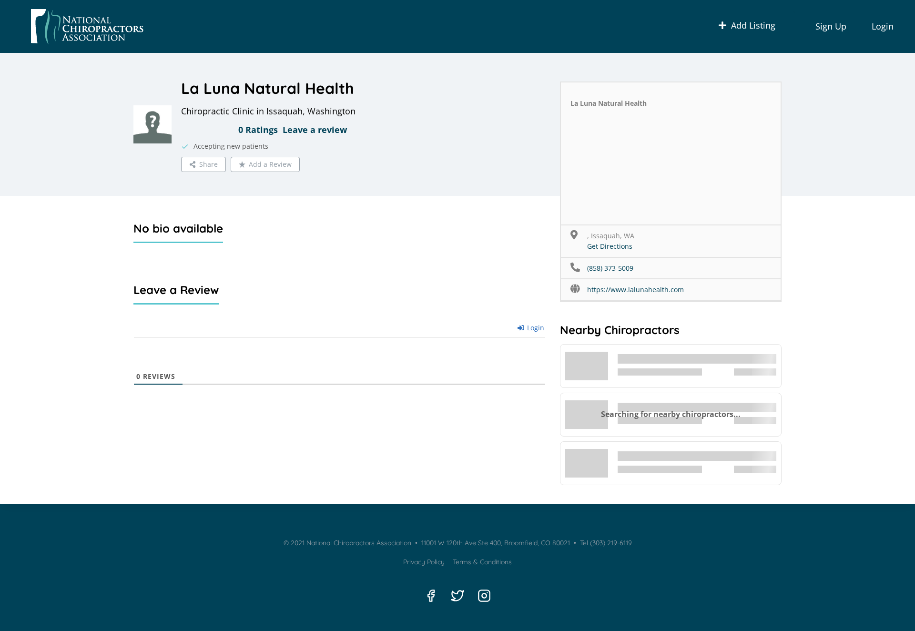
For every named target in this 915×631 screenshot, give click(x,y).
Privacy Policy (424, 562)
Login (883, 26)
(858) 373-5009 (610, 268)
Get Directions (609, 246)
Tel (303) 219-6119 (605, 543)
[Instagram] (484, 595)
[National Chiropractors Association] (83, 26)
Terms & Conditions (482, 562)
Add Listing (753, 25)
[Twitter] (457, 595)
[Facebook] (430, 595)
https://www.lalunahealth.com (635, 289)
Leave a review (315, 129)
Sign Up (830, 26)
